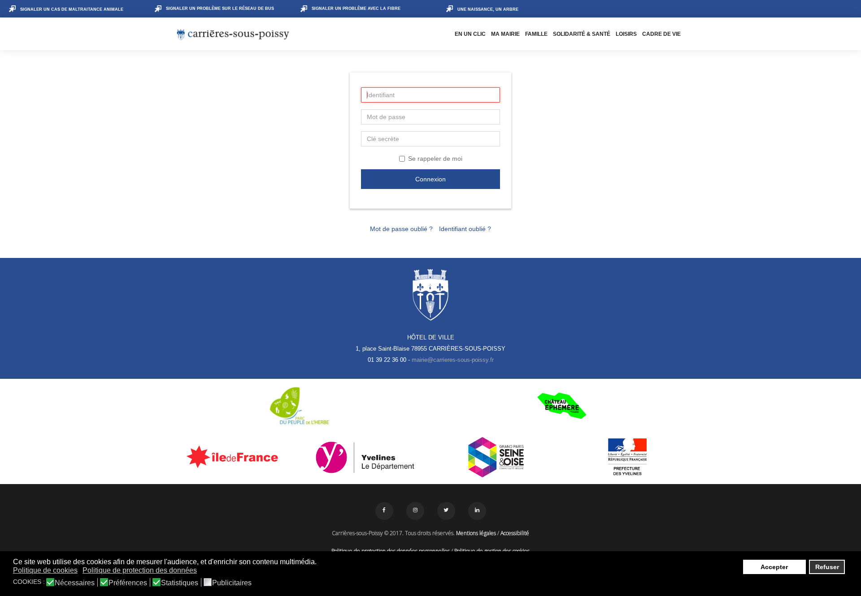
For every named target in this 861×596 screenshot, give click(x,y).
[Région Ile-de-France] (234, 456)
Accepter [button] (774, 566)
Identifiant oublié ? (465, 228)
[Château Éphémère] (561, 406)
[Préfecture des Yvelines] (628, 457)
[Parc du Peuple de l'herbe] (299, 406)
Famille (536, 34)
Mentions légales (476, 533)
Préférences (128, 583)
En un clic (470, 34)
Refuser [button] (827, 566)
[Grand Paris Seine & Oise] (496, 457)
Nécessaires (75, 583)
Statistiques (179, 583)
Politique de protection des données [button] (140, 570)
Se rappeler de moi (435, 158)
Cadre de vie (661, 34)
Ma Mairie (505, 34)
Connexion (430, 179)
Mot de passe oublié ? (401, 228)
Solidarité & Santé (581, 34)
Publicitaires (232, 583)
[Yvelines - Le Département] (365, 457)
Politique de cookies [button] (45, 570)
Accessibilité (514, 533)
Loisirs (626, 34)
